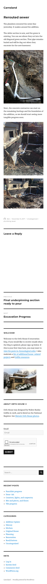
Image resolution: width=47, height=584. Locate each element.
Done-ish (10, 494)
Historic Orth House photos (27, 416)
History (9, 525)
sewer (14, 221)
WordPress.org (12, 571)
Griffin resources (22, 357)
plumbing (7, 221)
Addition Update (13, 522)
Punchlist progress (14, 491)
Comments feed (12, 568)
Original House (12, 531)
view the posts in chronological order (20, 351)
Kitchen (9, 528)
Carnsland (10, 7)
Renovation (11, 537)
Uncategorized (32, 219)
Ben (8, 219)
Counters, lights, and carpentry (19, 497)
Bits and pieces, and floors (17, 501)
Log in (8, 562)
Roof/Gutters (11, 540)
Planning (10, 534)
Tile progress (11, 504)
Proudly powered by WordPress (23, 580)
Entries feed (11, 565)
